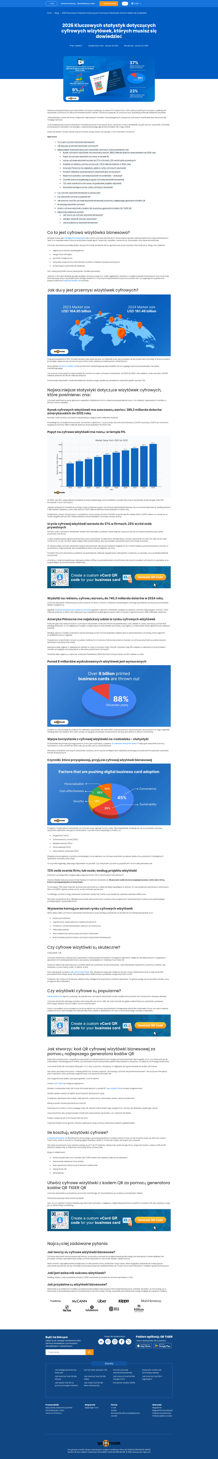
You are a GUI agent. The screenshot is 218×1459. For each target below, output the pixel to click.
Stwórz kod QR (110, 3)
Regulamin (157, 1407)
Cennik (114, 1416)
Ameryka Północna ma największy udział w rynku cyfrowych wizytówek (94, 168)
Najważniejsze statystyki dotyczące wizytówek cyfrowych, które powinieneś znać (93, 149)
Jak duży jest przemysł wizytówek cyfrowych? (77, 146)
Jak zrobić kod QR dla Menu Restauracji (93, 1384)
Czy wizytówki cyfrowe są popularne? (74, 196)
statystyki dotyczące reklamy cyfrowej (73, 609)
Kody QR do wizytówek (79, 972)
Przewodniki (52, 1404)
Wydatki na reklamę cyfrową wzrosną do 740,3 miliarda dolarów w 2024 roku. (97, 164)
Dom (49, 13)
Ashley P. (79, 46)
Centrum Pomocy (54, 1413)
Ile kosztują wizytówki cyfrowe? (71, 204)
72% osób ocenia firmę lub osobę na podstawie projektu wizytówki (92, 183)
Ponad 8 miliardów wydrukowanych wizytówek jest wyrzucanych (92, 171)
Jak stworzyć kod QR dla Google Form (124, 1377)
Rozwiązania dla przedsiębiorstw (125, 1413)
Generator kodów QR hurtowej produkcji (151, 1371)
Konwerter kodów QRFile (124, 1382)
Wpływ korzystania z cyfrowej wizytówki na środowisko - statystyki (92, 175)
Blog (57, 13)
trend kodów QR (54, 996)
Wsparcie (90, 1404)
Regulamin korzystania (162, 1410)
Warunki (156, 1404)
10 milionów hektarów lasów (124, 743)
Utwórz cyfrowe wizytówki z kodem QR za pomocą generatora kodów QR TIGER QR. (94, 208)
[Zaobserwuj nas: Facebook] (122, 1342)
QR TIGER (58, 1083)
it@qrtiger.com (91, 1407)
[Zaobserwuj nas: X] (128, 1342)
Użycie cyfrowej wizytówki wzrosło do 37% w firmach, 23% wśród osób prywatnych (99, 160)
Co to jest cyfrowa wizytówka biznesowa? (76, 142)
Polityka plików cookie (162, 1416)
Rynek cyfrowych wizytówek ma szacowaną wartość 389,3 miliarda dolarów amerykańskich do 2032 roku (109, 152)
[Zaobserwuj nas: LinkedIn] (101, 1342)
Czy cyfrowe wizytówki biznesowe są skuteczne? (78, 193)
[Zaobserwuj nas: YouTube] (108, 1342)
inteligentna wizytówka (75, 238)
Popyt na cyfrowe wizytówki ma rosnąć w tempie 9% (86, 156)
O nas (113, 1407)
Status (114, 1410)
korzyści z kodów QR (68, 366)
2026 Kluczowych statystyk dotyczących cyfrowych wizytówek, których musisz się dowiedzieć (104, 13)
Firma (114, 1404)
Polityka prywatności (161, 1413)
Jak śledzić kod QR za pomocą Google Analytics (66, 1384)
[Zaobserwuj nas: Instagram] (115, 1342)
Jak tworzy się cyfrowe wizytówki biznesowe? (83, 215)
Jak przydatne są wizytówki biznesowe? (80, 222)
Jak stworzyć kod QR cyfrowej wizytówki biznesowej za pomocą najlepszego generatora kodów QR (101, 200)
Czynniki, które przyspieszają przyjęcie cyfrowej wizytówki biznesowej (93, 179)
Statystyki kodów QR (71, 280)
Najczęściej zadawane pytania (70, 212)
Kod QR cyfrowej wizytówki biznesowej (122, 1371)
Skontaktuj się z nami (55, 1410)
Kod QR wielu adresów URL (95, 1370)
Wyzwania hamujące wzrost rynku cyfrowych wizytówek (88, 187)
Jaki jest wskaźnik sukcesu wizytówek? (80, 219)
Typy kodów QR (113, 1088)
